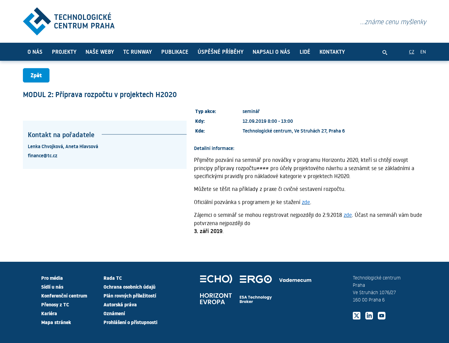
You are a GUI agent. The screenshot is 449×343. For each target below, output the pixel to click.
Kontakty (332, 51)
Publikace (174, 51)
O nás (34, 51)
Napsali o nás (271, 51)
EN (423, 51)
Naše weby (100, 51)
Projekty (64, 51)
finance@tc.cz (42, 155)
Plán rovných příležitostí (130, 295)
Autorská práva (120, 304)
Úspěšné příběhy (220, 51)
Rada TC (113, 278)
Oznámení (114, 313)
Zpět (36, 74)
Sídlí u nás (52, 286)
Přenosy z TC (55, 304)
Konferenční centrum (64, 295)
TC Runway (137, 51)
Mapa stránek (56, 322)
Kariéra (49, 313)
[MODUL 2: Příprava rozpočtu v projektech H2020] (69, 20)
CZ (411, 51)
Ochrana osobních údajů (129, 286)
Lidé (305, 51)
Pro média (52, 278)
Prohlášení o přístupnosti (130, 322)
